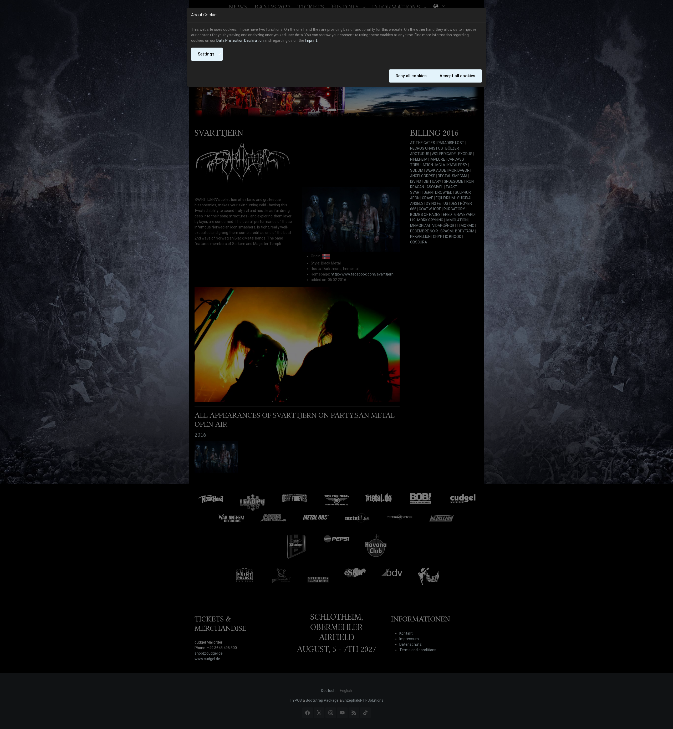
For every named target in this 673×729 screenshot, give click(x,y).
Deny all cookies (411, 75)
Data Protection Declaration (240, 40)
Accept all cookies (457, 75)
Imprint (311, 40)
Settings (206, 54)
